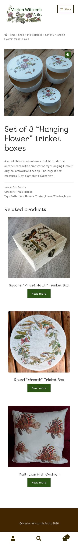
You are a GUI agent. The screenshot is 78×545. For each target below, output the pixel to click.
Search (39, 538)
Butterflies (17, 196)
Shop (21, 34)
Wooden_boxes (62, 196)
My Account (13, 538)
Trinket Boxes (34, 34)
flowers (29, 196)
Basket (60, 535)
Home (12, 34)
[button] (68, 55)
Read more (39, 293)
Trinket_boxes (43, 196)
